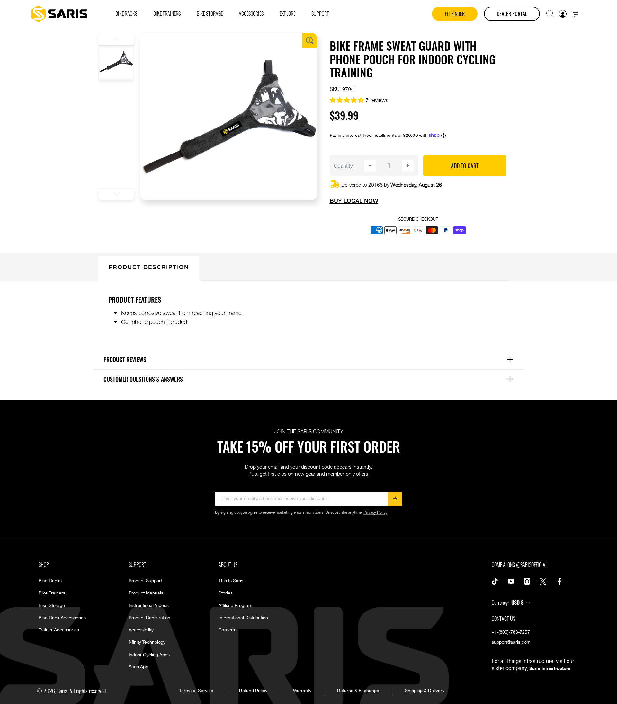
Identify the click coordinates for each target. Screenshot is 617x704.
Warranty (302, 690)
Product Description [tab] (149, 266)
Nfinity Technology (147, 642)
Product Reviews (310, 359)
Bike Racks (50, 581)
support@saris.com (511, 642)
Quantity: (344, 165)
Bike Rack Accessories (62, 618)
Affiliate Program (235, 606)
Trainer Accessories (59, 630)
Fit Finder (455, 14)
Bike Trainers (52, 593)
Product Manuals (146, 593)
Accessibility (141, 630)
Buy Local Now (354, 201)
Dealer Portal (512, 14)
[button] (550, 14)
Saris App (138, 667)
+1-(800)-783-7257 (511, 632)
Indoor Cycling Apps (149, 655)
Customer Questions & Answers (310, 378)
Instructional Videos (149, 606)
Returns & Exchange (358, 690)
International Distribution (243, 618)
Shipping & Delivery (424, 690)
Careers (227, 630)
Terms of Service (196, 690)
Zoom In (309, 40)
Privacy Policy (375, 512)
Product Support (145, 581)
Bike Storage (52, 606)
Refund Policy (253, 690)
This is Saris (231, 581)
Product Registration (149, 618)
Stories (226, 593)
